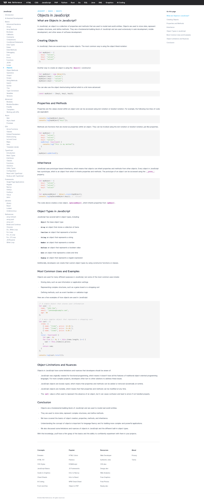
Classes (9, 132)
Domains (40, 455)
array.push (10, 219)
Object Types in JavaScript (176, 31)
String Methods (12, 80)
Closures (10, 227)
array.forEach (11, 217)
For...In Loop (11, 235)
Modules (10, 102)
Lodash (9, 208)
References (9, 214)
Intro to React (74, 477)
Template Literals (13, 147)
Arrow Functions (12, 129)
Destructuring (11, 137)
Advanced (8, 99)
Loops (9, 65)
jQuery (9, 203)
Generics (10, 166)
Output (9, 75)
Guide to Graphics (43, 473)
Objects (9, 68)
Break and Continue (14, 224)
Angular (9, 184)
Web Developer (105, 455)
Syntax (9, 86)
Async (7, 115)
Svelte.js (10, 192)
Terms (134, 460)
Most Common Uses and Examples (179, 35)
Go (79, 2)
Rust (73, 2)
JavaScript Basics (43, 468)
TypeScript (9, 150)
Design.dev (104, 468)
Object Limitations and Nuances (178, 39)
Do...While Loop (12, 230)
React (9, 206)
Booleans (10, 32)
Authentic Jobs (105, 460)
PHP (56, 2)
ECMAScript (73, 464)
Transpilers (10, 109)
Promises (10, 123)
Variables (10, 93)
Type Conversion (13, 91)
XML (100, 2)
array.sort (10, 222)
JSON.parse (11, 240)
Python (64, 2)
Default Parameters (13, 134)
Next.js (9, 187)
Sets (8, 144)
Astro (8, 197)
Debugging (10, 52)
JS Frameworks (74, 468)
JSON (9, 62)
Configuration (11, 171)
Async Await (11, 120)
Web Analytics (105, 473)
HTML (28, 2)
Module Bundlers (12, 104)
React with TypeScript (14, 173)
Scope (9, 78)
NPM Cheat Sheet (75, 481)
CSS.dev (103, 464)
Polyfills (9, 107)
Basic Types (11, 155)
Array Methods (12, 29)
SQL (86, 2)
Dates (9, 47)
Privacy (134, 455)
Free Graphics (105, 477)
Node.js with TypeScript (15, 176)
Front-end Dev (42, 486)
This (8, 88)
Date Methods (12, 50)
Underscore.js (11, 211)
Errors (9, 57)
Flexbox (72, 460)
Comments (10, 37)
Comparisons (11, 39)
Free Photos (104, 481)
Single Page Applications (15, 182)
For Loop (10, 232)
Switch (9, 83)
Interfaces (10, 158)
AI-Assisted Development (14, 18)
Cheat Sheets (42, 477)
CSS (36, 2)
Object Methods (12, 70)
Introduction (9, 15)
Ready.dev (104, 486)
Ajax (8, 118)
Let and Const (11, 139)
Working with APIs (13, 112)
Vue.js (9, 195)
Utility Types (11, 168)
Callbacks (10, 34)
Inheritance (170, 27)
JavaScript (46, 2)
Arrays (9, 27)
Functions (10, 60)
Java (93, 2)
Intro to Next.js (74, 473)
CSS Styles (41, 464)
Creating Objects (173, 19)
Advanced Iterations (14, 24)
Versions (10, 96)
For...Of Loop (11, 237)
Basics (7, 22)
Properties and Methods (175, 23)
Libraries (8, 201)
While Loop (10, 242)
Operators (10, 73)
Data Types (11, 45)
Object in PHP (74, 486)
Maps (8, 142)
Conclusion (170, 42)
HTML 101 (40, 460)
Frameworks (9, 179)
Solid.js (9, 189)
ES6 (6, 126)
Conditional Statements (15, 42)
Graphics (109, 2)
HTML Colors (73, 455)
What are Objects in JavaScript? (178, 16)
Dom (8, 55)
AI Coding (121, 2)
